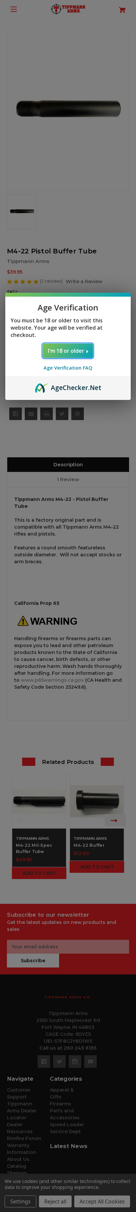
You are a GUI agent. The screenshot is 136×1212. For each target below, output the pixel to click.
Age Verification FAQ (68, 368)
